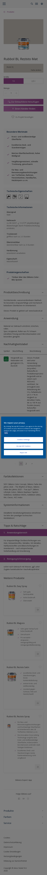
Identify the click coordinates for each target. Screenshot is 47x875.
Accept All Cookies (23, 446)
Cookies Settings (23, 440)
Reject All (23, 453)
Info (6, 433)
